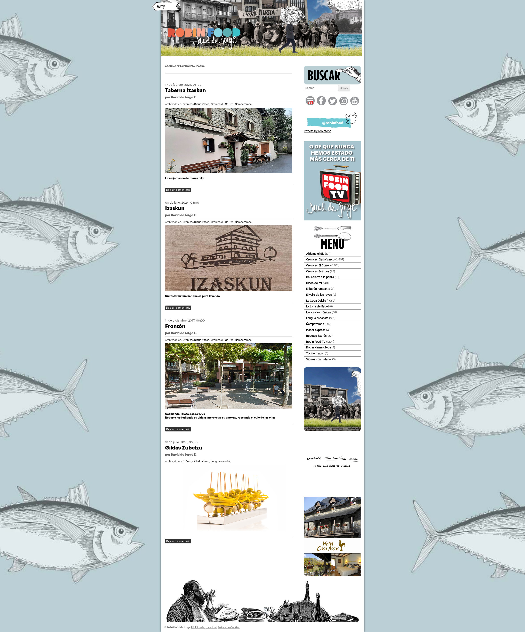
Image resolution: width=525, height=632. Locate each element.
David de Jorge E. (183, 97)
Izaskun (175, 208)
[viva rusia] (332, 430)
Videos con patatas (318, 359)
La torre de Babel (317, 306)
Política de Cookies (229, 627)
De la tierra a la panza (320, 277)
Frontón (175, 326)
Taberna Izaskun (185, 90)
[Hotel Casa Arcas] (332, 575)
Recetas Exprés (316, 335)
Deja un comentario (178, 189)
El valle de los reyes (319, 294)
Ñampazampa (243, 104)
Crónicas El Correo (222, 104)
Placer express (315, 330)
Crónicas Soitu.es (317, 271)
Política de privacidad (204, 627)
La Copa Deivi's (316, 300)
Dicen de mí (314, 283)
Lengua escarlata (221, 461)
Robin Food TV (315, 341)
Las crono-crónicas (318, 312)
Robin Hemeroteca (318, 347)
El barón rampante (318, 288)
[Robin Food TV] (332, 219)
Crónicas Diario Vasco (196, 104)
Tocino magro (315, 353)
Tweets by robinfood (317, 131)
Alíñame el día (315, 253)
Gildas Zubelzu (183, 447)
